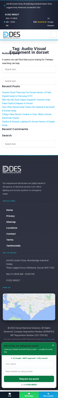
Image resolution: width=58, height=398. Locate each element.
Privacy (10, 216)
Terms (9, 239)
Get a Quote (48, 394)
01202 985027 (12, 14)
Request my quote (29, 378)
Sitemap (11, 222)
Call (9, 394)
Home (9, 210)
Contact (11, 233)
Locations (11, 227)
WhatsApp (29, 394)
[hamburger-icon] (54, 35)
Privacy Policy (46, 339)
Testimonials (13, 245)
